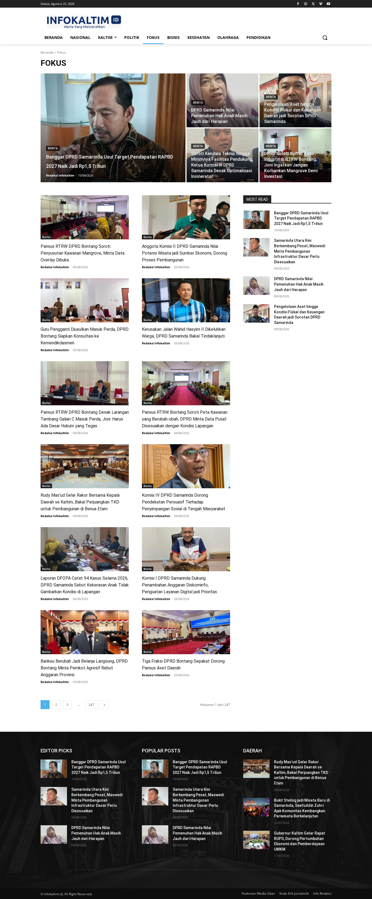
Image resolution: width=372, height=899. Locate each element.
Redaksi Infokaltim (55, 267)
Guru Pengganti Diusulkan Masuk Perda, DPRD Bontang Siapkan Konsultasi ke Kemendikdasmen (85, 336)
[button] (324, 37)
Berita (53, 148)
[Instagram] (306, 4)
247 (91, 704)
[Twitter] (313, 4)
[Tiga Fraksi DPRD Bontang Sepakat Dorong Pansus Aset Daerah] (186, 632)
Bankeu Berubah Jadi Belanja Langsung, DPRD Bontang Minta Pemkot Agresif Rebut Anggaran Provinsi (84, 668)
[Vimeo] (321, 4)
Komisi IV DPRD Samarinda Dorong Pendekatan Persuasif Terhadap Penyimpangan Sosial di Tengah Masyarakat (183, 502)
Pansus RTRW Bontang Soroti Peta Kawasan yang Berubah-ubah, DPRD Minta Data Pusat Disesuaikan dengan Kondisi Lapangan (184, 419)
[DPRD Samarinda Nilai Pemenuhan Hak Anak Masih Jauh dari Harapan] (222, 100)
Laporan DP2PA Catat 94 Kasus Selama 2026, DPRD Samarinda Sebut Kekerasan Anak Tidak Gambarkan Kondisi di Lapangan (85, 585)
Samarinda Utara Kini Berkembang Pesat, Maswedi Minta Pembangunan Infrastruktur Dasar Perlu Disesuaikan (299, 251)
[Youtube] (328, 4)
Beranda (47, 52)
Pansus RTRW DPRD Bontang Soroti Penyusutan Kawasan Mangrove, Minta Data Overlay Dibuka (82, 253)
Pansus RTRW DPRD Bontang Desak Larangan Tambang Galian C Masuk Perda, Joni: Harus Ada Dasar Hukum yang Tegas (85, 419)
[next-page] (104, 704)
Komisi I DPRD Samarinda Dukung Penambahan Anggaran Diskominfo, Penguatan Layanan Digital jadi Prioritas (179, 585)
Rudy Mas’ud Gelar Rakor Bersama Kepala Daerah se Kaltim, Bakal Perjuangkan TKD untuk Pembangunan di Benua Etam (80, 502)
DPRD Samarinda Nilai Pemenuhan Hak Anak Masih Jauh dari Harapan (299, 284)
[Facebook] (298, 4)
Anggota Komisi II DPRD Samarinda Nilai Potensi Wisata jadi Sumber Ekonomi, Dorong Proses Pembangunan (184, 253)
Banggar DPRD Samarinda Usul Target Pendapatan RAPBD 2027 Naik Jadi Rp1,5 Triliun (301, 218)
